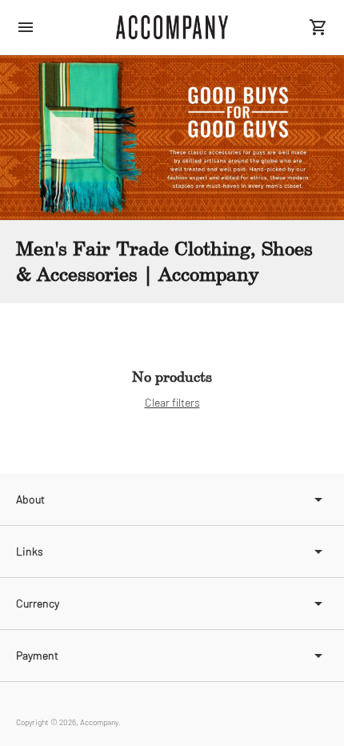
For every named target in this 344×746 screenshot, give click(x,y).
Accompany (99, 722)
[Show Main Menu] (25, 27)
